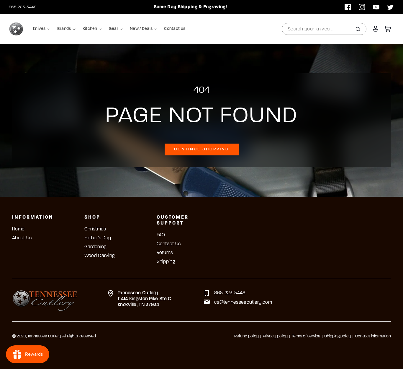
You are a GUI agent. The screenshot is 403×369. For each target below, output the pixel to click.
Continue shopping (201, 149)
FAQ (161, 235)
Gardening (95, 247)
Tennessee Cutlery (44, 336)
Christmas (95, 229)
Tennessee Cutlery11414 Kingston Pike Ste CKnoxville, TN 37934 (144, 299)
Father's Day (97, 238)
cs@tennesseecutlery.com (243, 302)
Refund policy (246, 336)
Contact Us (169, 244)
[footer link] (45, 300)
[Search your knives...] (358, 29)
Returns (165, 253)
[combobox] (324, 29)
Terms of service (306, 336)
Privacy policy (275, 336)
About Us (22, 238)
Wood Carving (99, 255)
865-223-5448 (23, 7)
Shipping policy (337, 336)
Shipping (166, 261)
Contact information (373, 336)
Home (18, 229)
